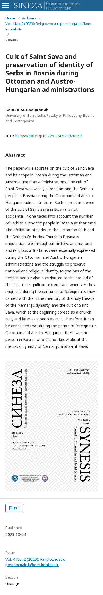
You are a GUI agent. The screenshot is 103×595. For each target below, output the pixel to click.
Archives (29, 18)
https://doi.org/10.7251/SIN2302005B (48, 135)
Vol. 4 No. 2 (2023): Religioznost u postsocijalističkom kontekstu (48, 26)
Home (10, 18)
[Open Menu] (5, 5)
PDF (16, 508)
